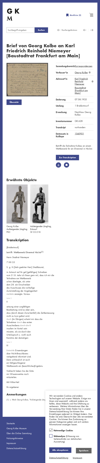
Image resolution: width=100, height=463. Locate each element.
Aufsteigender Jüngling (17, 229)
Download (58, 165)
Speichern (83, 450)
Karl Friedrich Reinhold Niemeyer (81, 81)
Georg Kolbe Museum (17, 428)
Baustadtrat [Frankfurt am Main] (81, 90)
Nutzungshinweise (15, 438)
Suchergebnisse (69, 30)
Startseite (11, 423)
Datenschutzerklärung (16, 448)
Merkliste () (75, 15)
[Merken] (66, 165)
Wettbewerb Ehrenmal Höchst (28, 252)
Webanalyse (67, 439)
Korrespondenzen (83, 66)
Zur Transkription (67, 157)
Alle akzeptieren (60, 450)
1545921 (79, 133)
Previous (2, 80)
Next (52, 80)
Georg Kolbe (81, 72)
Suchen (41, 30)
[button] (91, 15)
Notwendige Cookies (63, 430)
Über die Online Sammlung (19, 433)
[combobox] (21, 30)
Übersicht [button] (14, 102)
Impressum (11, 443)
